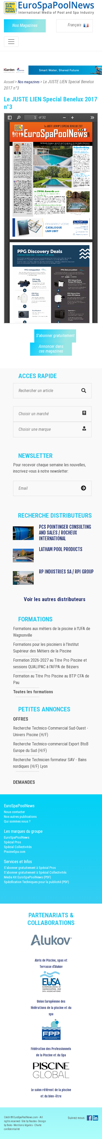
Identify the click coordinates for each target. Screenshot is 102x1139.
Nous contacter (14, 812)
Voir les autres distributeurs (55, 599)
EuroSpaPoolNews (16, 837)
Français (75, 24)
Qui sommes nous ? (17, 821)
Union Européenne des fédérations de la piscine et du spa (51, 1007)
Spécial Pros (12, 842)
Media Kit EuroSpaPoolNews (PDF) (27, 877)
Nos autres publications (20, 817)
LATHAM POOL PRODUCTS (60, 549)
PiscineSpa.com (14, 852)
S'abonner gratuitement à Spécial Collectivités (35, 872)
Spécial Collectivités (18, 847)
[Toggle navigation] (11, 41)
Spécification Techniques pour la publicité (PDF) (36, 882)
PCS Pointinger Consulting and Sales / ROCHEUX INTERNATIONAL (65, 532)
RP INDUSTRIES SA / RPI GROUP (66, 572)
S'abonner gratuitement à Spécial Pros (30, 868)
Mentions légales (23, 1125)
